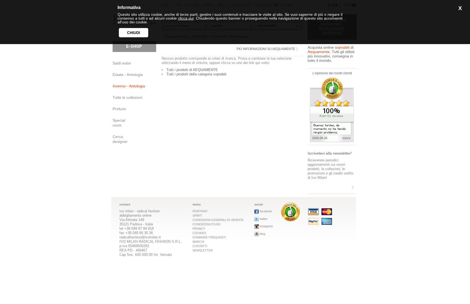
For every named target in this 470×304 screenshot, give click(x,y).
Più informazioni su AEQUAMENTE (266, 49)
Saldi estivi (122, 63)
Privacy (199, 228)
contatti (200, 246)
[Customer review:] (290, 220)
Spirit (197, 215)
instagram (266, 226)
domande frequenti (209, 237)
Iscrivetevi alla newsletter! (330, 153)
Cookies (199, 233)
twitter (264, 218)
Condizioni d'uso (207, 224)
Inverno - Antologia (129, 86)
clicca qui (186, 18)
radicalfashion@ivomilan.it (140, 237)
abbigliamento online (135, 215)
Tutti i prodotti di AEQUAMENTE (192, 70)
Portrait (200, 211)
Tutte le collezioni (127, 97)
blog (262, 233)
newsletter (203, 250)
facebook (266, 211)
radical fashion (148, 211)
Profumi (119, 109)
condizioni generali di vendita (218, 220)
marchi (198, 241)
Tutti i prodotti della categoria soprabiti (196, 74)
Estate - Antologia (128, 74)
